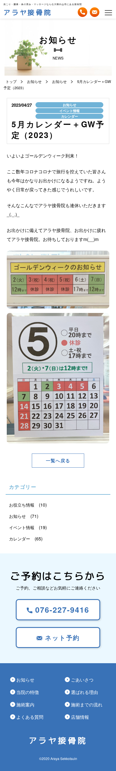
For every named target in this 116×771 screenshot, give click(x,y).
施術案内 (25, 704)
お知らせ (69, 104)
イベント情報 (69, 110)
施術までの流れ (86, 704)
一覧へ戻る (58, 460)
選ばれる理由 (84, 692)
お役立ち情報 (21, 505)
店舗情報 (80, 717)
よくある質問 (29, 717)
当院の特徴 (27, 692)
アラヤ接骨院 (27, 12)
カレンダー (69, 116)
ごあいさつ (82, 679)
